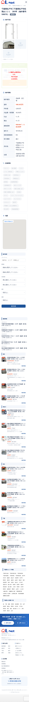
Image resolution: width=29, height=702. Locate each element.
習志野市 (5, 582)
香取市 (13, 589)
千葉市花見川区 (13, 573)
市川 (21, 604)
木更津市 (17, 577)
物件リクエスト (18, 646)
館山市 (12, 577)
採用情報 (4, 663)
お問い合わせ (22, 622)
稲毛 (8, 608)
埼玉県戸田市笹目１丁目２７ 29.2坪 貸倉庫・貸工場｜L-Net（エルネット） (14, 336)
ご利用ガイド (18, 648)
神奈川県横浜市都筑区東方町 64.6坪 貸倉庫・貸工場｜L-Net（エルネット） (14, 348)
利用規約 (4, 668)
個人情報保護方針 (6, 666)
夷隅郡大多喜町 (6, 595)
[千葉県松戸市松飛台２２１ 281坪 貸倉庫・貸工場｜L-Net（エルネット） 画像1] (14, 31)
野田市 (4, 580)
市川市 (4, 577)
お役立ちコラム (18, 652)
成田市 (12, 580)
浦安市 (22, 584)
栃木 (9, 650)
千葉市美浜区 (18, 575)
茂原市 (8, 580)
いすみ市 (21, 589)
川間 (22, 608)
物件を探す (8, 622)
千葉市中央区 (6, 573)
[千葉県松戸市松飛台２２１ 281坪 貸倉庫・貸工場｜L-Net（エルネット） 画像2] (8, 44)
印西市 (18, 586)
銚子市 (23, 575)
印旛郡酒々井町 (12, 591)
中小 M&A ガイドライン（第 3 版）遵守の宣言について (8, 672)
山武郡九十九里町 (6, 593)
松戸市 (21, 577)
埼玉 (9, 648)
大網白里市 (5, 591)
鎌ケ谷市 (10, 584)
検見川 (8, 610)
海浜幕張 (17, 604)
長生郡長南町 (21, 593)
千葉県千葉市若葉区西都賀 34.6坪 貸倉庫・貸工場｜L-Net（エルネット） (14, 324)
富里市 (4, 589)
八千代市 (21, 582)
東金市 (20, 580)
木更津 (4, 610)
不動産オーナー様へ (19, 655)
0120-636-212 (15, 681)
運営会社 (4, 661)
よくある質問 (18, 650)
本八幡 (16, 606)
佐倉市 (16, 580)
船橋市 (8, 577)
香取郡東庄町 (19, 591)
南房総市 (9, 589)
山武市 (17, 589)
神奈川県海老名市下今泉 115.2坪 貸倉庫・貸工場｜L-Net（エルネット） (14, 342)
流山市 (16, 582)
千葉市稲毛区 (20, 573)
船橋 (9, 604)
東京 (9, 646)
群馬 (3, 652)
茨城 (9, 652)
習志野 (4, 606)
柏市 (9, 582)
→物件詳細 (23, 365)
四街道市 (5, 586)
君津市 (14, 584)
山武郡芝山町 (14, 593)
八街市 (14, 586)
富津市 (18, 584)
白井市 (22, 586)
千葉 (3, 650)
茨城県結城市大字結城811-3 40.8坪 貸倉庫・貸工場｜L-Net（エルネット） (14, 330)
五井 (12, 610)
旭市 (24, 580)
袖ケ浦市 (10, 586)
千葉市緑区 (12, 575)
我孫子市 (5, 584)
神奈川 (3, 648)
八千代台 (21, 606)
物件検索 (4, 646)
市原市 (12, 582)
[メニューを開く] (26, 2)
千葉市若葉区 (6, 575)
